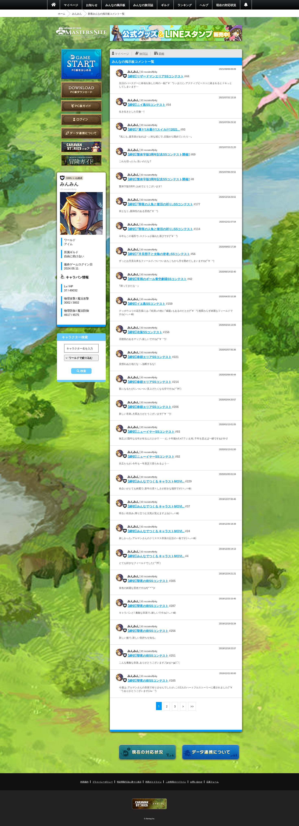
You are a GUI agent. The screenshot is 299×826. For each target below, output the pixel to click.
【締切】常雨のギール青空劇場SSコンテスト (157, 279)
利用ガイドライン (153, 781)
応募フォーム (212, 781)
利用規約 (84, 781)
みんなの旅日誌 (143, 5)
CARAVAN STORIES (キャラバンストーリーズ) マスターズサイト (81, 32)
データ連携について (81, 133)
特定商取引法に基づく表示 (129, 781)
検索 (83, 371)
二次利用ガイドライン (176, 781)
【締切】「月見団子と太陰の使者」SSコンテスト (159, 254)
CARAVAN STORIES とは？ (81, 146)
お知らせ (91, 5)
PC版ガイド (81, 105)
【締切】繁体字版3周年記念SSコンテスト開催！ (159, 154)
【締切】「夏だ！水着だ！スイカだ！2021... (154, 129)
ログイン (81, 119)
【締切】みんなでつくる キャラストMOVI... (156, 481)
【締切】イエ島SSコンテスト (146, 303)
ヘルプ (204, 5)
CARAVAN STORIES (149, 803)
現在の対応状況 (226, 5)
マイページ (71, 5)
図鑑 (161, 54)
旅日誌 (143, 54)
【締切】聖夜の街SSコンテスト (148, 580)
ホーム (61, 13)
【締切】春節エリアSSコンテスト (149, 357)
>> (192, 706)
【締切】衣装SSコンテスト (145, 332)
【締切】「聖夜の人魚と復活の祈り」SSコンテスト (160, 204)
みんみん (77, 13)
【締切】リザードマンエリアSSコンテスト (156, 76)
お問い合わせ (196, 781)
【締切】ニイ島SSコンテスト (146, 104)
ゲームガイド (81, 160)
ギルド (165, 5)
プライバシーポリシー (103, 781)
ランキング (185, 5)
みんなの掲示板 (115, 5)
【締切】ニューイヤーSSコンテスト (151, 431)
